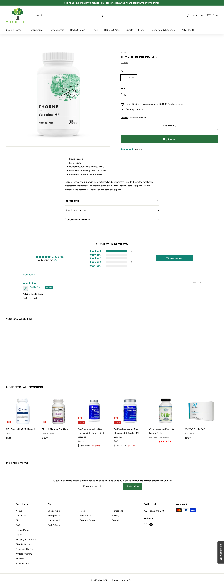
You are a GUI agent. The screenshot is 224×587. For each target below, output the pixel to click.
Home (123, 52)
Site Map (20, 558)
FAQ (18, 525)
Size (123, 71)
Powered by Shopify (121, 580)
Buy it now (169, 139)
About (19, 511)
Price (123, 88)
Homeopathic (56, 29)
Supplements (13, 29)
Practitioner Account (25, 563)
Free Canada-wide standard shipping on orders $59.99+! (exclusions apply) (112, 2)
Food (95, 29)
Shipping (124, 117)
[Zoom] (58, 94)
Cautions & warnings (77, 219)
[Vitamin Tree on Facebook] (151, 524)
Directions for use (75, 210)
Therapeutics (35, 29)
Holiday (115, 515)
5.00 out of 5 (58, 257)
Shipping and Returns (26, 539)
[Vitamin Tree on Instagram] (145, 524)
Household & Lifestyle (162, 29)
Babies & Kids (112, 29)
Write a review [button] (174, 258)
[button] (127, 149)
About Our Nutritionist (26, 549)
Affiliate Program (24, 554)
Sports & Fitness (135, 29)
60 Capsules (129, 77)
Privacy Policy (22, 530)
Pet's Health (188, 29)
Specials (115, 520)
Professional (117, 511)
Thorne (124, 62)
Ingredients (72, 200)
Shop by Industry (24, 544)
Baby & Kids (85, 515)
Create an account (98, 480)
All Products (33, 387)
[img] (29, 283)
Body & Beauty (78, 29)
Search (19, 534)
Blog (18, 520)
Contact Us (21, 515)
